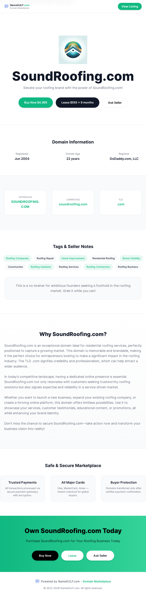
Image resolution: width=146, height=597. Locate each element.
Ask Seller (115, 102)
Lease (72, 555)
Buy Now (45, 555)
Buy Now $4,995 (35, 102)
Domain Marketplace (97, 581)
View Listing (129, 6)
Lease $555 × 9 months (77, 102)
